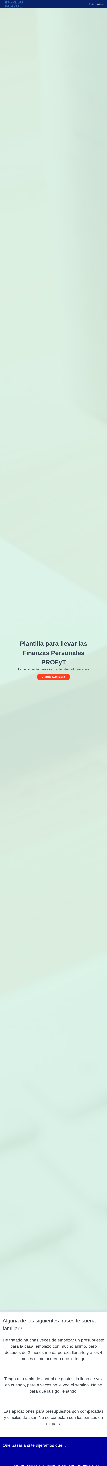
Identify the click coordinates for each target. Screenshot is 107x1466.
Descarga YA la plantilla (53, 677)
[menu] (95, 4)
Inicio (91, 4)
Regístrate (100, 4)
